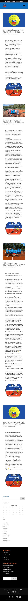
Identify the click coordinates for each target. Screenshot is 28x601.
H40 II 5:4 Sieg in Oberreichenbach (13, 120)
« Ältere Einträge (6, 496)
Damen (4, 526)
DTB (9, 591)
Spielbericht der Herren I (10, 263)
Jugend (4, 531)
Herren (10, 32)
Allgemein (5, 32)
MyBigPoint (15, 591)
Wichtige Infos (6, 559)
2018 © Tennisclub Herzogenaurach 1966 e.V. (14, 599)
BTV (21, 590)
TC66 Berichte (6, 34)
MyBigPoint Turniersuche (13, 593)
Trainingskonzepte (7, 555)
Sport (22, 32)
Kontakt (5, 557)
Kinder (4, 533)
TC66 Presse (8, 31)
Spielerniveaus (5, 536)
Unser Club (6, 552)
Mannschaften (16, 32)
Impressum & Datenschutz (11, 590)
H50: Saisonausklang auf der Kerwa (13, 30)
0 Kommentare (15, 34)
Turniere (4, 541)
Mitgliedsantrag (7, 554)
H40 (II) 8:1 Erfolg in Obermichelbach (13, 422)
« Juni (4, 519)
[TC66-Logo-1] (14, 95)
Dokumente (5, 528)
